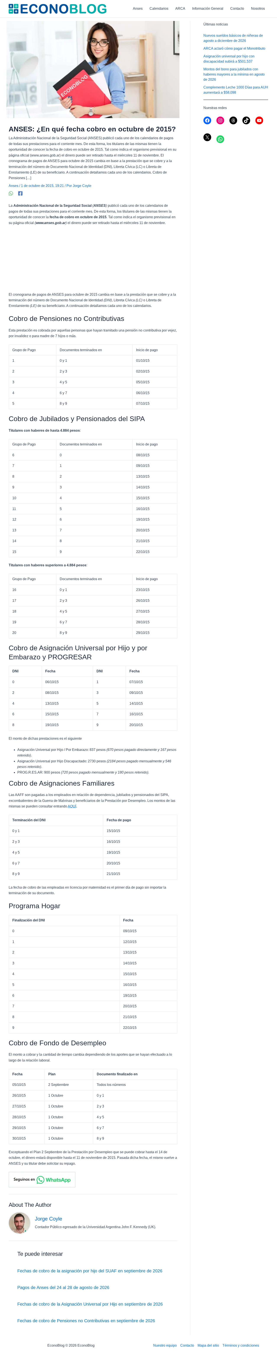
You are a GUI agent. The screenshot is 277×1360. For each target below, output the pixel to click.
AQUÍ (72, 806)
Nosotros (258, 8)
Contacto (237, 8)
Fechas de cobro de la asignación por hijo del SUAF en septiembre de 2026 (89, 1270)
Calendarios (159, 8)
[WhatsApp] (11, 193)
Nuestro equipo (165, 1345)
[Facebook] (20, 193)
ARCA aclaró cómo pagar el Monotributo (234, 48)
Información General (207, 8)
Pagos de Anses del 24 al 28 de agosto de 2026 (63, 1287)
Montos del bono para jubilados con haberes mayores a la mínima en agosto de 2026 (234, 74)
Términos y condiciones (240, 1345)
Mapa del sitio (208, 1345)
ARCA (180, 8)
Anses (138, 8)
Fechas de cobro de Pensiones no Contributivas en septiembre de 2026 (86, 1320)
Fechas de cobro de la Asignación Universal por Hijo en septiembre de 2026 (90, 1304)
